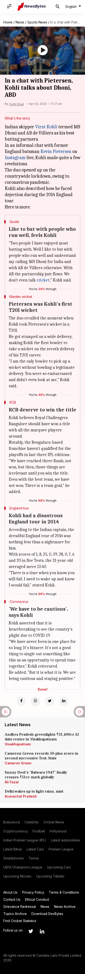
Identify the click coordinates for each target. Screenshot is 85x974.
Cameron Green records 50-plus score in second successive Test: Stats (41, 756)
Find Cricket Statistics (19, 921)
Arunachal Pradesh (21, 796)
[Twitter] (49, 701)
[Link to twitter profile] (30, 931)
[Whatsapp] (35, 701)
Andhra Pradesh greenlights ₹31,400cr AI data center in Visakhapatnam (42, 737)
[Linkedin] (63, 701)
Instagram (15, 157)
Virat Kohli (46, 126)
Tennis (34, 858)
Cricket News (53, 822)
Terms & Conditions (64, 892)
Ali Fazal (12, 782)
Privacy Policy (33, 892)
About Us (10, 892)
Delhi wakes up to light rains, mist (34, 791)
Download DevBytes (47, 914)
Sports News (37, 22)
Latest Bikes (12, 849)
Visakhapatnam (18, 744)
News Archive (65, 907)
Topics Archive (15, 914)
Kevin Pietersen (55, 151)
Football (39, 831)
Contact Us (11, 899)
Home (8, 22)
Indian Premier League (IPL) (24, 840)
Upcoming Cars (59, 867)
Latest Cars (35, 849)
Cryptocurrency (15, 831)
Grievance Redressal (19, 907)
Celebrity (32, 822)
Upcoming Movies (17, 876)
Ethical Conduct (37, 899)
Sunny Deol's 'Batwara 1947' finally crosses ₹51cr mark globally (36, 775)
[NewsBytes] (31, 6)
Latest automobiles (65, 840)
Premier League (61, 849)
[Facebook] (21, 701)
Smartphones (13, 858)
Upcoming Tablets (50, 876)
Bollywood (11, 822)
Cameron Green (18, 763)
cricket (43, 280)
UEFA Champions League (22, 867)
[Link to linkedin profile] (42, 931)
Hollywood (58, 831)
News (20, 22)
